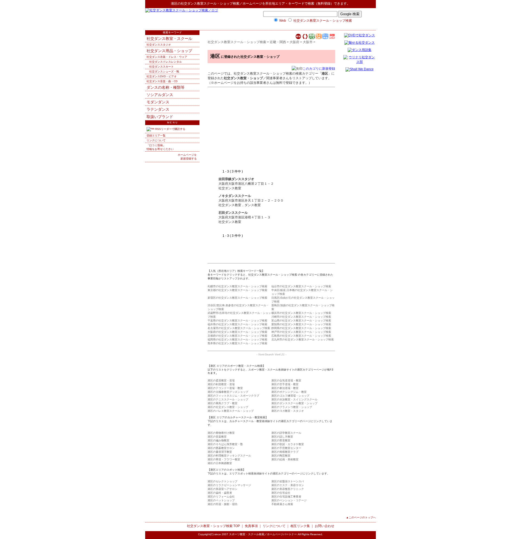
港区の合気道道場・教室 (286, 380)
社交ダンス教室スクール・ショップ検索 (210, 3)
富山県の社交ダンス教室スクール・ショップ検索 (301, 320)
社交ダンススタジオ (159, 44)
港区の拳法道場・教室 (284, 388)
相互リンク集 (300, 526)
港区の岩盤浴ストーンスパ (287, 481)
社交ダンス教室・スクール (169, 38)
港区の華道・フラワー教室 (224, 459)
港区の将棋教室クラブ (284, 451)
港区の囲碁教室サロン (221, 447)
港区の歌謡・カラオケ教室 (287, 444)
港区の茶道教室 (280, 440)
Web (282, 21)
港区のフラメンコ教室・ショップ (291, 407)
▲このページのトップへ (361, 517)
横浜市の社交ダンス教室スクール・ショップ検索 (301, 312)
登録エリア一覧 (156, 135)
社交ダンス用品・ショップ (169, 51)
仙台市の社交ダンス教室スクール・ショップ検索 (301, 286)
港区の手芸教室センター (286, 447)
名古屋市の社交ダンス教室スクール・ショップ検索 (239, 328)
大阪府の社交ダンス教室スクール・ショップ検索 (237, 331)
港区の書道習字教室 (220, 451)
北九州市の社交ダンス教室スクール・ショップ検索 (302, 339)
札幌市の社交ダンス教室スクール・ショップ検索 (237, 286)
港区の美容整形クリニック (287, 488)
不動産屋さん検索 (282, 504)
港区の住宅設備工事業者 (286, 496)
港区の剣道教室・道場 (221, 384)
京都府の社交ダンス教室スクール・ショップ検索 (237, 335)
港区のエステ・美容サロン (287, 485)
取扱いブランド (160, 116)
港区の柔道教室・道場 (221, 380)
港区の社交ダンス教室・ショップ (228, 407)
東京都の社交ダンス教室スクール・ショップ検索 (237, 290)
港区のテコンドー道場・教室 (225, 388)
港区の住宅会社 (280, 492)
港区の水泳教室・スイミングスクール (294, 399)
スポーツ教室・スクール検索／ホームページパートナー (263, 534)
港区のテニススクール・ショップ (228, 399)
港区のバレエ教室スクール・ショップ (231, 410)
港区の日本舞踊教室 (220, 463)
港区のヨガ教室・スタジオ (287, 410)
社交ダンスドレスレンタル (165, 61)
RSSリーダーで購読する (169, 128)
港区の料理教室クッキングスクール (229, 455)
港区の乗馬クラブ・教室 (222, 403)
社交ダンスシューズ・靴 (164, 71)
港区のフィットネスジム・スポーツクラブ (233, 395)
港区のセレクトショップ (222, 481)
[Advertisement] (264, 129)
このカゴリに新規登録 (319, 69)
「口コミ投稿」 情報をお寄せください (160, 147)
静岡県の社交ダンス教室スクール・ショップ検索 (301, 328)
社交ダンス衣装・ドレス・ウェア (167, 56)
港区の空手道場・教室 (284, 384)
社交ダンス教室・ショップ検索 (210, 526)
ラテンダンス (158, 109)
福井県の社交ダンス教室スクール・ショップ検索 (237, 324)
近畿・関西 (278, 42)
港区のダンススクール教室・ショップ (294, 403)
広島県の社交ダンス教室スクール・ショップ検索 (301, 335)
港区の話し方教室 (282, 436)
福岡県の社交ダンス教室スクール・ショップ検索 (237, 339)
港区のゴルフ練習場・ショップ (290, 395)
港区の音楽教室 (217, 436)
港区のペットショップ (221, 500)
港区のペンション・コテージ (289, 500)
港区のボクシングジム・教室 (289, 391)
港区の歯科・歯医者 (220, 492)
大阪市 (308, 42)
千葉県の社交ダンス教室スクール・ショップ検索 (237, 320)
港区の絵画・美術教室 (284, 459)
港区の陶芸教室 (280, 455)
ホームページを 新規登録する (187, 156)
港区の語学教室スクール (286, 432)
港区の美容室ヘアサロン (222, 488)
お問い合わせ (324, 526)
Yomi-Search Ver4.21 (271, 354)
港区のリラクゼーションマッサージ (229, 485)
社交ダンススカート (161, 66)
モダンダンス (158, 102)
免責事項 (251, 526)
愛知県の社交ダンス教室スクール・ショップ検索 (301, 324)
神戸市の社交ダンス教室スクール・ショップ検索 (301, 331)
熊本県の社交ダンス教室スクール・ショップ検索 (237, 343)
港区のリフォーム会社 (221, 496)
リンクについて (156, 140)
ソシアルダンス (160, 95)
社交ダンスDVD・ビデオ (162, 76)
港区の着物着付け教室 (221, 432)
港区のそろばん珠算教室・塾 (225, 444)
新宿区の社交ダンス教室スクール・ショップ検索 (237, 297)
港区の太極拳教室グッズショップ (228, 391)
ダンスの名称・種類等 (166, 87)
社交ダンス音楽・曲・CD (162, 81)
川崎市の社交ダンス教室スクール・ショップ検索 (301, 316)
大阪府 (294, 42)
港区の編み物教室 (218, 440)
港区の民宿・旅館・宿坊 (222, 504)
